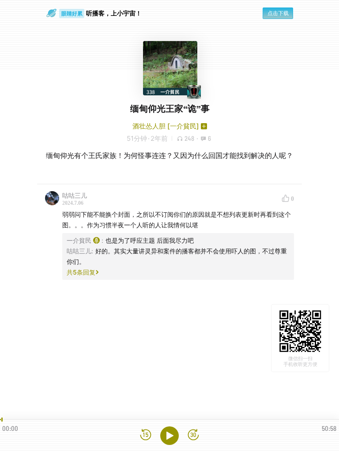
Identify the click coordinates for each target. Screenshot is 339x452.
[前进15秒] (193, 435)
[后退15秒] (146, 435)
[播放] (169, 435)
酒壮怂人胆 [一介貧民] (165, 126)
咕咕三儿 (74, 195)
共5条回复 (81, 272)
